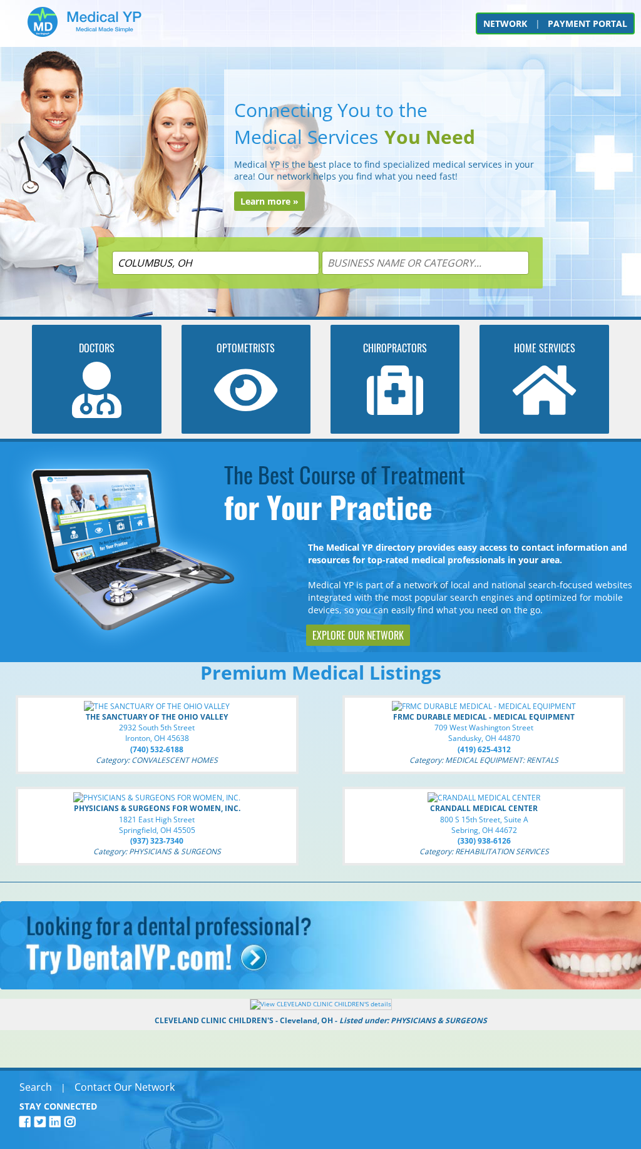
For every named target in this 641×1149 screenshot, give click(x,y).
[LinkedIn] (56, 1121)
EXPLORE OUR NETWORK (358, 635)
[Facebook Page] (26, 1121)
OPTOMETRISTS (246, 347)
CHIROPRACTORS (395, 347)
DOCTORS (97, 347)
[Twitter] (41, 1121)
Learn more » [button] (269, 201)
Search (35, 1087)
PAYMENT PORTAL (587, 23)
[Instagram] (71, 1121)
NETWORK (505, 23)
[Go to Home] (84, 26)
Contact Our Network (124, 1087)
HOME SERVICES (544, 347)
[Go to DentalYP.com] (320, 986)
